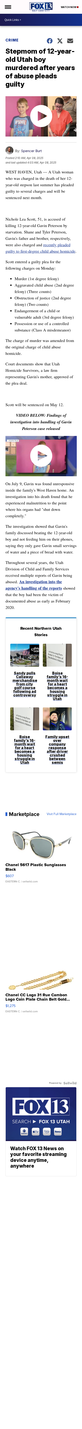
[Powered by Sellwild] (70, 1083)
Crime (12, 40)
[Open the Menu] (7, 7)
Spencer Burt (31, 151)
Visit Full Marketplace (62, 814)
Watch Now (69, 7)
